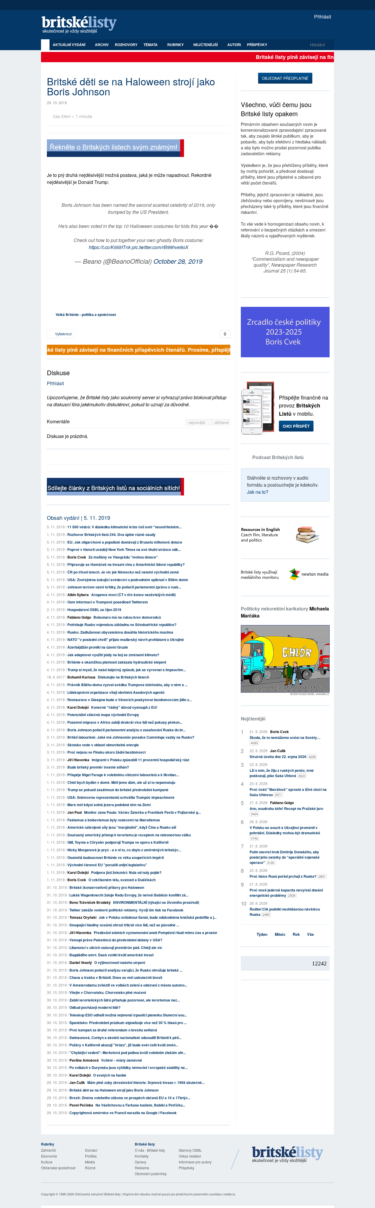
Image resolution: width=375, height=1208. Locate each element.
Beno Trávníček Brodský (90, 902)
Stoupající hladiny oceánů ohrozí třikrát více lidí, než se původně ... (124, 925)
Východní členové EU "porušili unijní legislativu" (107, 864)
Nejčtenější (253, 718)
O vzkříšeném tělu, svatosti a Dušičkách (122, 879)
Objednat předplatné (285, 78)
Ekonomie (49, 1155)
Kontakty (142, 1155)
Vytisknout (62, 333)
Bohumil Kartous (81, 677)
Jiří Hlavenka (78, 759)
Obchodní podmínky (151, 1173)
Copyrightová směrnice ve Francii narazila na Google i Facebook (123, 1112)
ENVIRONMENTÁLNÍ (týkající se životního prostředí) (156, 902)
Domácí (91, 1150)
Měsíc (280, 934)
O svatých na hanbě (109, 1075)
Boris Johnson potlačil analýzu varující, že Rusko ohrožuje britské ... (125, 970)
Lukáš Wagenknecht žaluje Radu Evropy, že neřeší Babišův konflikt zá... (128, 895)
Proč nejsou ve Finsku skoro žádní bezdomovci (106, 752)
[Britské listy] (115, 148)
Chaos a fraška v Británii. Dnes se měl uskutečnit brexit (115, 977)
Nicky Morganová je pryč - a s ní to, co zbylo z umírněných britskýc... (124, 849)
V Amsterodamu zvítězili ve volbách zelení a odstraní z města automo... (128, 985)
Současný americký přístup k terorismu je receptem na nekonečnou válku (129, 835)
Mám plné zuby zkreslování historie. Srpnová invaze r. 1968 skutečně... (145, 1082)
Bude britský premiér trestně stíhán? (98, 767)
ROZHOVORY (126, 44)
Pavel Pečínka (81, 1105)
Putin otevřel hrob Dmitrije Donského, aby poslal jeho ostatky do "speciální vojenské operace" (285, 857)
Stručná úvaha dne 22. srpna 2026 (283, 756)
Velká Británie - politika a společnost (86, 314)
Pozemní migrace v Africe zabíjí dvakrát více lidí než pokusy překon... (124, 722)
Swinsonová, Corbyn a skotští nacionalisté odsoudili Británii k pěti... (125, 1037)
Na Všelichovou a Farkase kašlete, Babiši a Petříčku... (140, 1105)
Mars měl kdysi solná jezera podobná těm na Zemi (109, 804)
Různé (90, 1167)
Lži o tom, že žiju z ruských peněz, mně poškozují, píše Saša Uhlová (282, 773)
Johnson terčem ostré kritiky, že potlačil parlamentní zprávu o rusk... (124, 587)
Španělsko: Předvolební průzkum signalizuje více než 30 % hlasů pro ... (128, 1022)
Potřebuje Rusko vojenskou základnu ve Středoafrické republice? (121, 624)
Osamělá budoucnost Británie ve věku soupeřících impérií (115, 857)
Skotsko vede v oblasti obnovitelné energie (103, 744)
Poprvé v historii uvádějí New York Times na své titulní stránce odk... (124, 549)
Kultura (46, 1161)
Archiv (102, 44)
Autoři (234, 44)
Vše (310, 934)
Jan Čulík (77, 1082)
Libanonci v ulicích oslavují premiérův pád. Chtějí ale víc (115, 947)
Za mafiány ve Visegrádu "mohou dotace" (123, 557)
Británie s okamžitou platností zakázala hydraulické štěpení (116, 662)
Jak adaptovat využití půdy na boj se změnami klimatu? (113, 654)
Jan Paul (74, 812)
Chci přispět (296, 426)
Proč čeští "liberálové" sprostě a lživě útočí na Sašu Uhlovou (288, 792)
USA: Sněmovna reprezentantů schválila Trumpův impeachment (120, 797)
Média (90, 1161)
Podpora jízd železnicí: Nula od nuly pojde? (126, 872)
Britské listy (82, 25)
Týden (262, 934)
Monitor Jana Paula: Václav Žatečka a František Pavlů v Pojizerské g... (142, 812)
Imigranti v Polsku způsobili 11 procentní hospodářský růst (140, 759)
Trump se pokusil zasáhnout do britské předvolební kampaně (117, 789)
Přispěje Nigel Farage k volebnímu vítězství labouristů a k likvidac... (123, 774)
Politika (91, 1155)
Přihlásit (322, 16)
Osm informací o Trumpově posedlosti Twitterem (107, 602)
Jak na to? (257, 491)
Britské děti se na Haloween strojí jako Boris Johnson (113, 1090)
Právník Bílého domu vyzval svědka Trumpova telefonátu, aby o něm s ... (127, 684)
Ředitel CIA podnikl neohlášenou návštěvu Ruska (285, 911)
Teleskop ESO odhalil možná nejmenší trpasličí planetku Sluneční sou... (128, 1015)
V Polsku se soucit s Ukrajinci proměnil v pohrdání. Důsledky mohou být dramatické (285, 832)
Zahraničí (48, 1150)
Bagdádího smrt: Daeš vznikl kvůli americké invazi (111, 954)
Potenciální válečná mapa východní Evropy (103, 714)
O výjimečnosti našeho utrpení (119, 962)
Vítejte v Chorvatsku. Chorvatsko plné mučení (107, 992)
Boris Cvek (76, 557)
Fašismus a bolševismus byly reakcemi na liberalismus (113, 820)
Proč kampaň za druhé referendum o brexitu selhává (113, 1030)
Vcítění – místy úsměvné (121, 1060)
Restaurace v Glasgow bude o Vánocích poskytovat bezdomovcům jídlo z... (129, 699)
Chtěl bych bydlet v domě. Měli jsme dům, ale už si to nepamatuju (121, 782)
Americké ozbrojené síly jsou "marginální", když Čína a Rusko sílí (121, 827)
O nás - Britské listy (150, 1150)
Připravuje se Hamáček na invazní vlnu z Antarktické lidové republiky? (126, 564)
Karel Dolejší (78, 707)
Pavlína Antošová (84, 1060)
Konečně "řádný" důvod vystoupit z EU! (124, 707)
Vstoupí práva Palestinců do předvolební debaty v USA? (115, 940)
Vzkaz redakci (190, 1155)
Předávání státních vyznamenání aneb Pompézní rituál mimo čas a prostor (155, 932)
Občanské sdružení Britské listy (98, 1194)
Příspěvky (257, 44)
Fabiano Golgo (79, 617)
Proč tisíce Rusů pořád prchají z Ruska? (287, 876)
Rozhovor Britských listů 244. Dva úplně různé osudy (111, 534)
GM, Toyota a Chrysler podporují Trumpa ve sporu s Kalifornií (117, 842)
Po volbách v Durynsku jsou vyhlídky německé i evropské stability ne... (128, 1067)
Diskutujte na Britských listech (123, 677)
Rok (296, 934)
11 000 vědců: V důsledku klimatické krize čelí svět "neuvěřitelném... (124, 526)
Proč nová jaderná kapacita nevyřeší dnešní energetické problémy (286, 892)
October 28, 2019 (178, 260)
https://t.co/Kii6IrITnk (110, 247)
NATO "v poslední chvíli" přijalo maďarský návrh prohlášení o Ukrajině (125, 639)
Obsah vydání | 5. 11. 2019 (78, 517)
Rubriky (176, 44)
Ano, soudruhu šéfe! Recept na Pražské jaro (286, 811)
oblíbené (221, 422)
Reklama (142, 1167)
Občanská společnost (58, 1167)
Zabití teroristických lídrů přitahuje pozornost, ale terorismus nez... (124, 1000)
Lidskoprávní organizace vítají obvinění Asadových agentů (115, 692)
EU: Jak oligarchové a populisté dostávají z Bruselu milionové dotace (124, 542)
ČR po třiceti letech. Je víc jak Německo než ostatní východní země (123, 572)
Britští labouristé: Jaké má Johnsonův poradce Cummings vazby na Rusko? (130, 737)
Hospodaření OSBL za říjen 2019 (94, 609)
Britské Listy (287, 1155)
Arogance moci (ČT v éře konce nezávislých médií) (133, 594)
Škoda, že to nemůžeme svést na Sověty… (285, 740)
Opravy (140, 1161)
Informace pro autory (195, 1161)
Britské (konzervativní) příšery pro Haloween (106, 887)
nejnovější (197, 422)
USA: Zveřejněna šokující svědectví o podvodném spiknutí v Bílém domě (127, 579)
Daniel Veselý (80, 962)
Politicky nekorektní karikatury (285, 612)
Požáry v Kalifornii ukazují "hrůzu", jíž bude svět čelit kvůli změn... (123, 1045)
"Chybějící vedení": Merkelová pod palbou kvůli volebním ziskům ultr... (127, 1052)
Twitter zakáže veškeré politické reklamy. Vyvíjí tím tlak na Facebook (126, 910)
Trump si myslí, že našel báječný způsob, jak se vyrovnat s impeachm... (126, 669)
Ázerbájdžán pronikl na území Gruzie (97, 647)
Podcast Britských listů (278, 457)
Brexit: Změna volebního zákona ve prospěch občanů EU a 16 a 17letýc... (129, 1097)
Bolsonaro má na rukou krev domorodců (127, 617)
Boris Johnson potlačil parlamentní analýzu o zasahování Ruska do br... (126, 729)
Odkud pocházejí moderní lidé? (94, 1007)
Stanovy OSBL (190, 1150)
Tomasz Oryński (82, 917)
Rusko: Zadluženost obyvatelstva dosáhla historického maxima (120, 632)
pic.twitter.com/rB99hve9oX (160, 247)
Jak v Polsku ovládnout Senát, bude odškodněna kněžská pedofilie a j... (158, 917)
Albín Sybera (78, 594)
